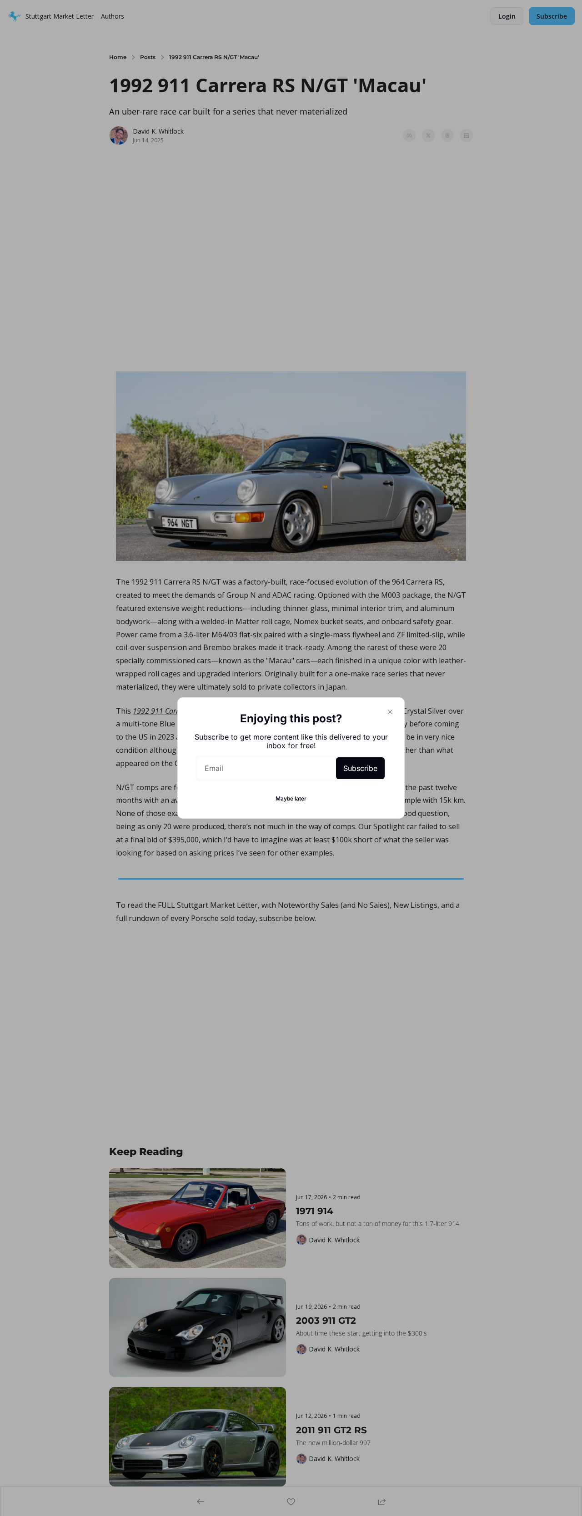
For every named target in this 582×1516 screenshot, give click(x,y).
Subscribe (360, 768)
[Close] (390, 711)
